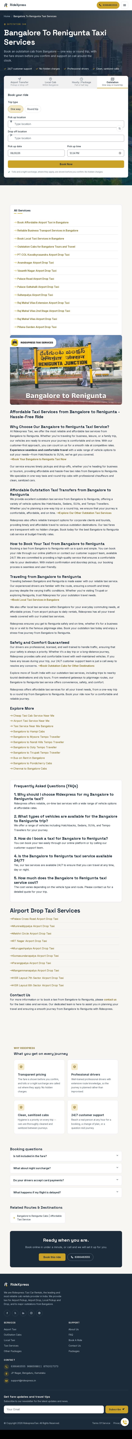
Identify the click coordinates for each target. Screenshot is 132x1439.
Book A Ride (75, 1340)
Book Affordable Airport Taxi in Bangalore (43, 222)
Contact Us (75, 1345)
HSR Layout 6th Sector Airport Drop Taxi (38, 985)
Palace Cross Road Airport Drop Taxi (35, 918)
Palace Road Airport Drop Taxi (35, 278)
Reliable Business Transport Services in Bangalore (47, 230)
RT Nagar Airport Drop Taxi (30, 941)
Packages (74, 1351)
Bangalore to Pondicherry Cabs (32, 763)
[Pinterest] (39, 1313)
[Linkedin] (23, 1313)
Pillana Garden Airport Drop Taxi (37, 327)
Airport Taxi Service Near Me (31, 720)
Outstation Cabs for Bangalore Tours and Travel (46, 246)
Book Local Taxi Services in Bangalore (40, 238)
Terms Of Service (101, 1423)
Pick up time (74, 146)
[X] (15, 1313)
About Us (74, 1329)
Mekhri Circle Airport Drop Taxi (32, 933)
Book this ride (52, 1257)
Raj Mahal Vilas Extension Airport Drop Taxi (43, 302)
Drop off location (17, 131)
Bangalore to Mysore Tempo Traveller (36, 736)
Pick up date (15, 146)
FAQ (71, 1334)
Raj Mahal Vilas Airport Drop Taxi (37, 319)
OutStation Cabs (13, 1334)
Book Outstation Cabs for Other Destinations (67, 665)
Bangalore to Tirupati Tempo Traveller (36, 752)
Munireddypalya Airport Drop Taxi (34, 926)
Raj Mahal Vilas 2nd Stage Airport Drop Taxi (43, 310)
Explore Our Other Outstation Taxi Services (85, 513)
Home (7, 16)
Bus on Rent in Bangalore (29, 758)
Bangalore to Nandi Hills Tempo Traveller (38, 742)
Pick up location (17, 117)
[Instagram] (31, 1313)
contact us (110, 999)
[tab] (19, 82)
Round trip (32, 109)
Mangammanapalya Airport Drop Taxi (36, 970)
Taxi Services (11, 1345)
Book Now (66, 164)
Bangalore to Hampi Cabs (29, 731)
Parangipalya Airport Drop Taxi (32, 963)
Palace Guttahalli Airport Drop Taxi (38, 286)
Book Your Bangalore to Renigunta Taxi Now (39, 459)
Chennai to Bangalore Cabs (30, 768)
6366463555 (82, 1257)
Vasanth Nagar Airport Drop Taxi (37, 270)
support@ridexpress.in (23, 1380)
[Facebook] (7, 1313)
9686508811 (34, 1366)
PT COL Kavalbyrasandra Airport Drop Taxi (43, 254)
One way (16, 109)
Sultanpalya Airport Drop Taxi (35, 294)
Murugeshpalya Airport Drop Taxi (33, 948)
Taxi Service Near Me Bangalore (33, 726)
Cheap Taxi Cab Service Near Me (33, 715)
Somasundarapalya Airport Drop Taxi (36, 955)
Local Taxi (9, 1340)
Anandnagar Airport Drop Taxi (35, 262)
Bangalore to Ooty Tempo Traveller (35, 747)
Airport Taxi (10, 1329)
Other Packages (13, 1351)
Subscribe (115, 1409)
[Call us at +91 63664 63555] (125, 1422)
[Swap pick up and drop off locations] (119, 128)
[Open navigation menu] (124, 5)
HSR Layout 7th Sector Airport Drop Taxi (38, 978)
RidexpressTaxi (30, 1423)
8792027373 (50, 1366)
